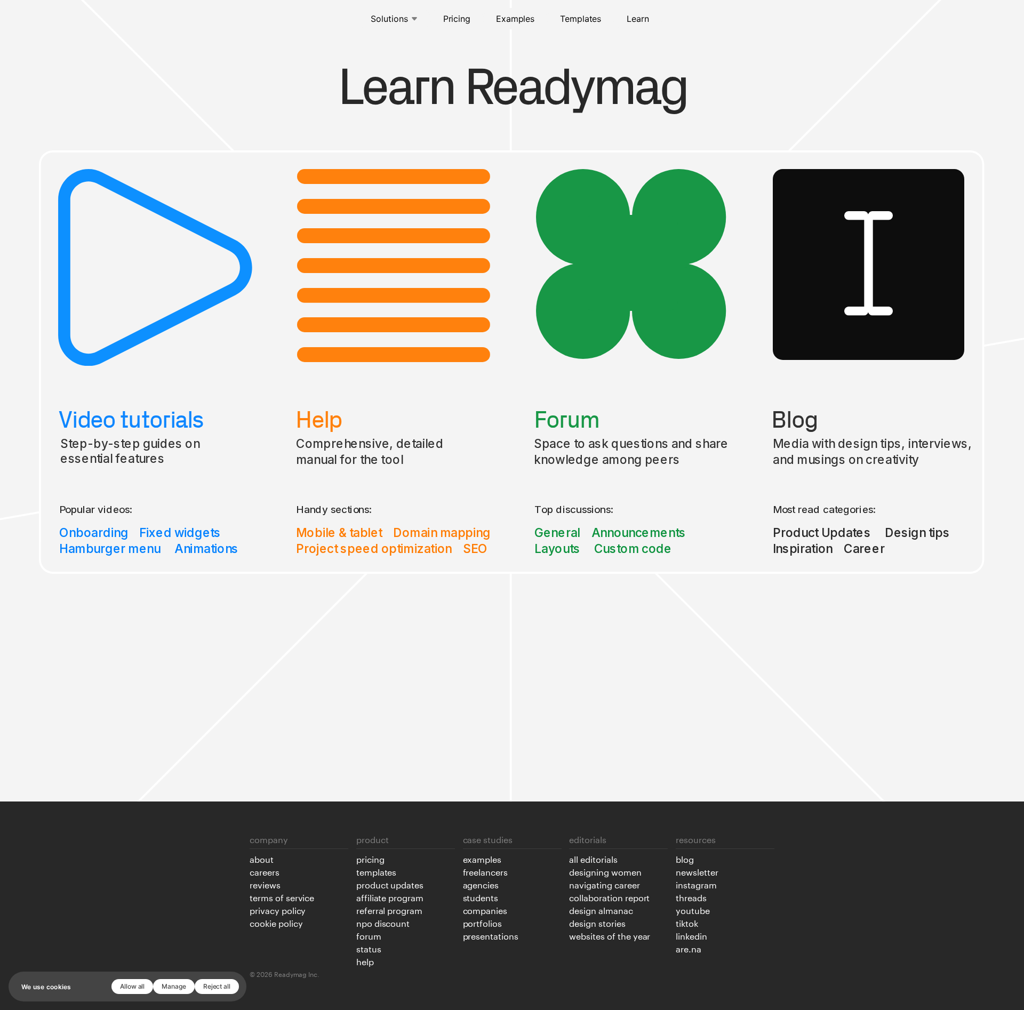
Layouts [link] (557, 548)
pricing (370, 858)
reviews (265, 884)
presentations (490, 935)
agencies (481, 884)
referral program (389, 909)
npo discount (383, 922)
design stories (597, 922)
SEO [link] (475, 548)
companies (485, 909)
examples (482, 858)
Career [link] (864, 548)
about (262, 858)
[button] (394, 18)
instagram (696, 884)
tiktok (687, 922)
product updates (389, 884)
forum (368, 935)
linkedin (691, 935)
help (365, 961)
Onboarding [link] (93, 532)
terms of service (282, 897)
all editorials (593, 858)
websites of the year (609, 935)
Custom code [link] (633, 548)
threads (691, 897)
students (481, 897)
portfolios (482, 922)
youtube (693, 909)
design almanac (601, 909)
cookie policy (276, 922)
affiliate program (389, 897)
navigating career (604, 884)
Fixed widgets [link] (180, 532)
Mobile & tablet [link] (339, 532)
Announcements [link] (638, 532)
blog (685, 858)
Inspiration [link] (803, 548)
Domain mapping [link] (442, 532)
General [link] (557, 532)
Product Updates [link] (822, 532)
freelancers (485, 871)
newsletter (697, 871)
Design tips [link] (917, 532)
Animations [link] (206, 548)
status (368, 948)
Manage (174, 986)
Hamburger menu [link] (110, 548)
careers (264, 871)
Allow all (132, 986)
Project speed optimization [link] (374, 548)
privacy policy (278, 909)
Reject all (216, 986)
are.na (688, 948)
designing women (605, 871)
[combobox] (394, 18)
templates (376, 871)
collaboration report (609, 897)
